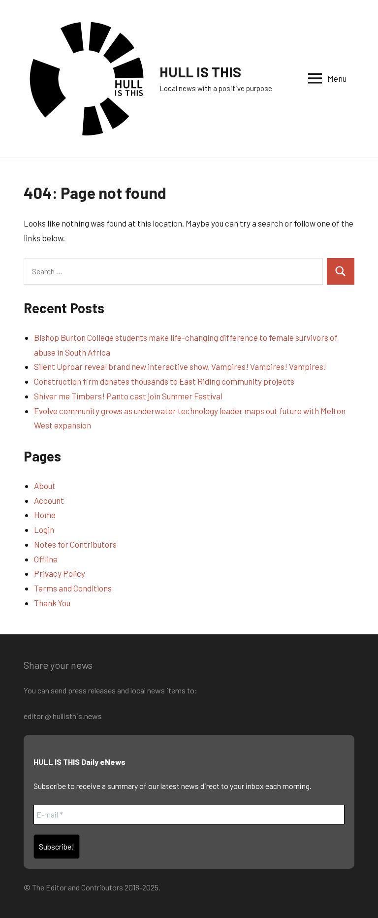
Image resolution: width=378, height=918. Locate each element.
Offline (46, 559)
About (45, 486)
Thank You (52, 603)
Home (45, 515)
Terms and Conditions (73, 588)
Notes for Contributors (75, 544)
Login (44, 529)
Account (49, 500)
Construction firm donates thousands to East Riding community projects (164, 381)
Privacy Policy (59, 573)
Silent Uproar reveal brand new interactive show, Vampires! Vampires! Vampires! (180, 366)
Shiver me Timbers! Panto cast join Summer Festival (128, 396)
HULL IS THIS (200, 72)
